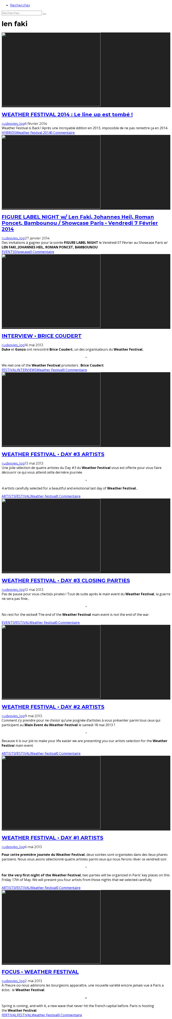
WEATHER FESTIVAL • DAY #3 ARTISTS (53, 454)
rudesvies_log (13, 124)
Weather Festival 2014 (33, 132)
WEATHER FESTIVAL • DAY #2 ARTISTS (53, 707)
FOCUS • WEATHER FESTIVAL (40, 972)
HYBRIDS (9, 132)
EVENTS (8, 251)
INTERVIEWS (27, 370)
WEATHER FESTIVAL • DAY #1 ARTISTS (52, 838)
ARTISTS (8, 496)
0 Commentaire (63, 132)
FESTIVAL (9, 370)
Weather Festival (50, 370)
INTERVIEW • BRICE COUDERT (42, 336)
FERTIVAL (9, 1015)
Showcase (22, 251)
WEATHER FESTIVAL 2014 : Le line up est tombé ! (67, 114)
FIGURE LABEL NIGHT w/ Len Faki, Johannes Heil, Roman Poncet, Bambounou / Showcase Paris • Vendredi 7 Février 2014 (80, 223)
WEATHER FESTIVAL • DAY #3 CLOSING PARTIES (66, 580)
